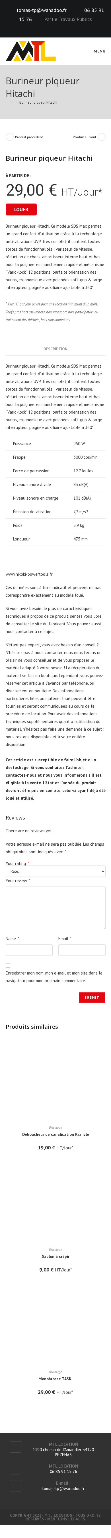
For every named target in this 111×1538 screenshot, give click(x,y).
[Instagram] (59, 27)
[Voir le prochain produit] (102, 137)
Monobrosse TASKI (55, 1378)
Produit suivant (84, 137)
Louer (21, 209)
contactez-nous (21, 775)
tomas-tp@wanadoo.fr (42, 10)
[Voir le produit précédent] (10, 137)
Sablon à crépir (55, 1256)
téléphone (78, 683)
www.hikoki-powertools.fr (29, 574)
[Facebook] (51, 27)
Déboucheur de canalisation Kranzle (55, 1134)
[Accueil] (7, 102)
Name (12, 938)
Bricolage (55, 1127)
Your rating (17, 863)
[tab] (56, 348)
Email (64, 938)
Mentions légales (66, 1519)
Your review (18, 880)
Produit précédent (29, 137)
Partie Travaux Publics (68, 19)
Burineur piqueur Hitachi (38, 102)
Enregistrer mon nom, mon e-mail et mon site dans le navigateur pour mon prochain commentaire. (54, 976)
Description (55, 348)
